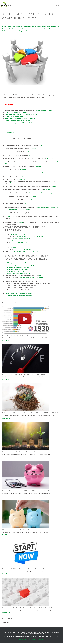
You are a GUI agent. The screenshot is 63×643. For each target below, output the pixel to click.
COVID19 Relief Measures (24, 249)
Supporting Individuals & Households (18, 269)
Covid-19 (13, 247)
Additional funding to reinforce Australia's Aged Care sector (22, 114)
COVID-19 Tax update (20, 245)
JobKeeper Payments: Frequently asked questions (24, 251)
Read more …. (35, 138)
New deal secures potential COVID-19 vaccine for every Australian (24, 123)
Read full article (6, 340)
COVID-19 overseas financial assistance (16, 112)
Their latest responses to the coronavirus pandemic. (43, 193)
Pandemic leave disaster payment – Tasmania (18, 120)
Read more (20, 222)
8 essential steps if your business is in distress (18, 293)
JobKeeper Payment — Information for (21, 265)
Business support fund (18, 240)
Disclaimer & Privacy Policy (38, 639)
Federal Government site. (12, 125)
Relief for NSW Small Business (19, 234)
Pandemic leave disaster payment (14, 116)
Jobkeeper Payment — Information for (21, 263)
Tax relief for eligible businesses (21, 238)
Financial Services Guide (24, 639)
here (40, 275)
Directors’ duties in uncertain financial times (19, 295)
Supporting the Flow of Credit (15, 271)
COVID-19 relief (22, 243)
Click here (33, 196)
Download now (21, 179)
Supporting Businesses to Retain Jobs (18, 267)
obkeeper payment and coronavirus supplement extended (22, 108)
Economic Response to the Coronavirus (18, 273)
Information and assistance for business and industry (29, 236)
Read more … (35, 199)
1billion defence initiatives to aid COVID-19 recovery (20, 118)
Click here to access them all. (43, 110)
